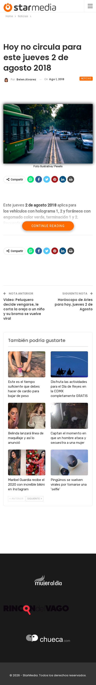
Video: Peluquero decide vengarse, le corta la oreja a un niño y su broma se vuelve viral (24, 309)
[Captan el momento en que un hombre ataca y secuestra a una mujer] (69, 416)
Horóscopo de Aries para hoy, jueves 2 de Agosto (74, 304)
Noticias (86, 78)
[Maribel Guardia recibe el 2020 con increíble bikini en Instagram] (26, 463)
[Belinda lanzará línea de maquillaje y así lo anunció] (26, 416)
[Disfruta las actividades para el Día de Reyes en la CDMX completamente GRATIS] (69, 364)
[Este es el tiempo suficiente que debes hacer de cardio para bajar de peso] (26, 364)
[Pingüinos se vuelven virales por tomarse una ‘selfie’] (69, 463)
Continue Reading (48, 226)
